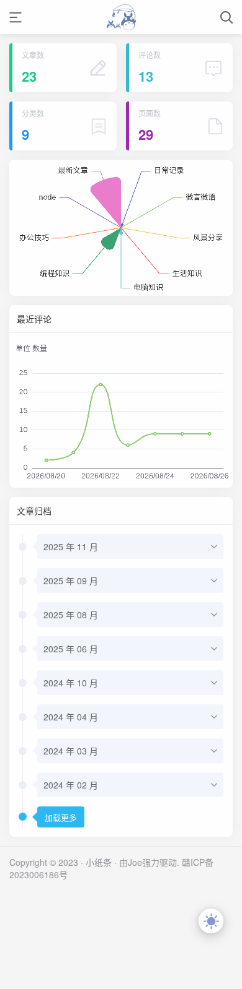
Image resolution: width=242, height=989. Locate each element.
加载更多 (61, 818)
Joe (135, 862)
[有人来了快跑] (121, 17)
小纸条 (99, 862)
